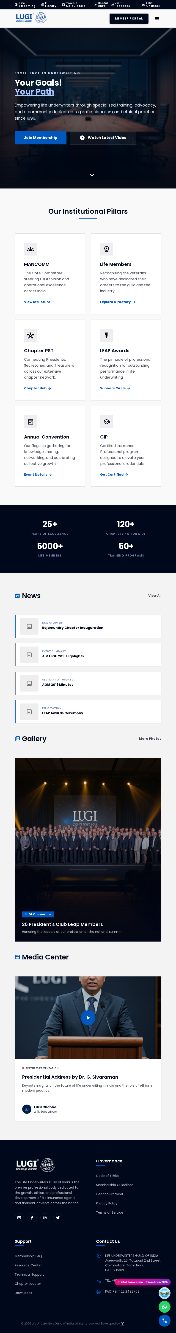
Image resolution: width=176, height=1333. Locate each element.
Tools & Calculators (73, 4)
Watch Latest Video (103, 138)
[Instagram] (45, 1217)
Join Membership (40, 137)
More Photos (150, 738)
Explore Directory (118, 302)
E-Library (48, 4)
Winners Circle (115, 388)
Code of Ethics (107, 1175)
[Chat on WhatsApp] (164, 1307)
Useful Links (101, 4)
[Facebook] (32, 1217)
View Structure (39, 302)
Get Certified (114, 474)
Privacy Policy (107, 1203)
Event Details (38, 474)
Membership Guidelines (114, 1185)
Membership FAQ (28, 1256)
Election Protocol (109, 1194)
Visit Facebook (120, 4)
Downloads (23, 1293)
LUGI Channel (151, 4)
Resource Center (28, 1265)
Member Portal (129, 18)
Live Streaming (25, 4)
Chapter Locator (28, 1283)
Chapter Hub (38, 388)
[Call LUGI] (164, 1321)
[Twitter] (57, 1217)
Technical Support (29, 1274)
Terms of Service (109, 1212)
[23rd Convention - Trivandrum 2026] (164, 1293)
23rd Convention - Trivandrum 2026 (144, 1281)
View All (154, 595)
